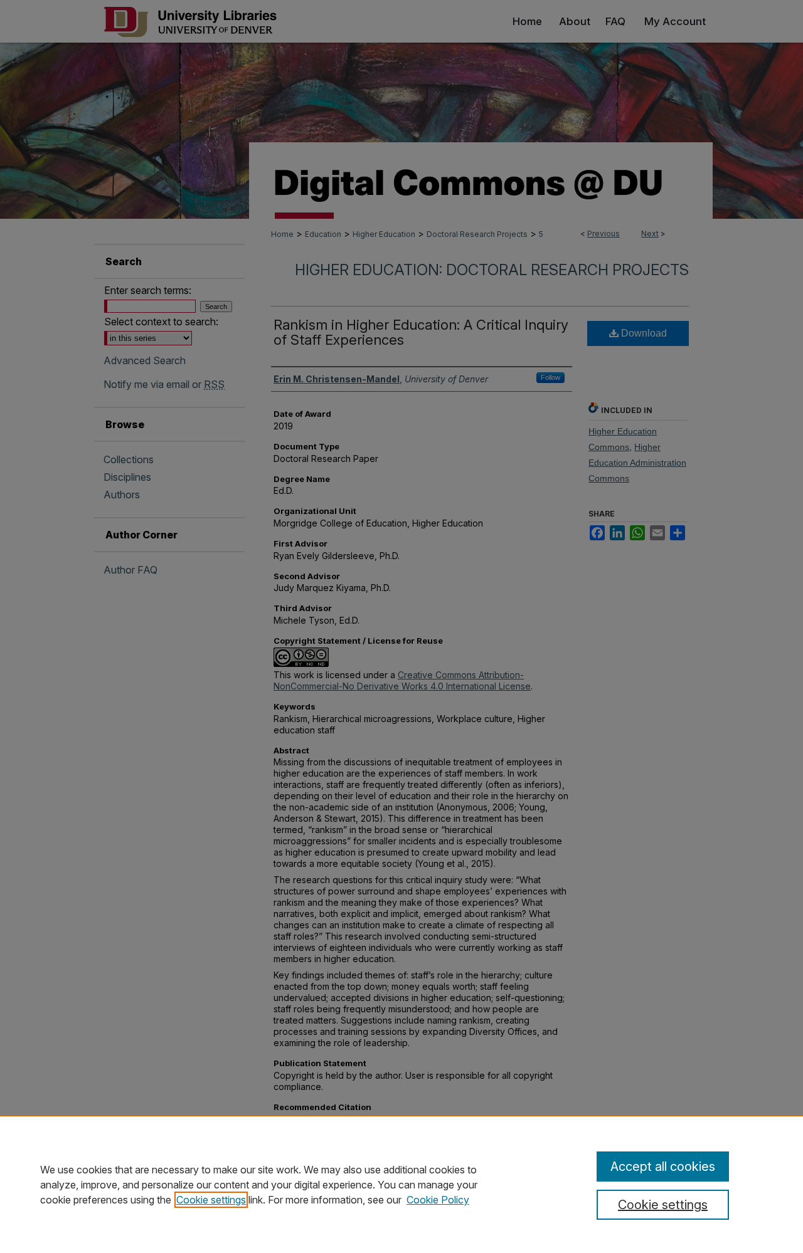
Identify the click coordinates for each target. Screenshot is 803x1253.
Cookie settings (211, 1199)
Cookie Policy (438, 1199)
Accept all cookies (662, 1166)
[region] (401, 1184)
